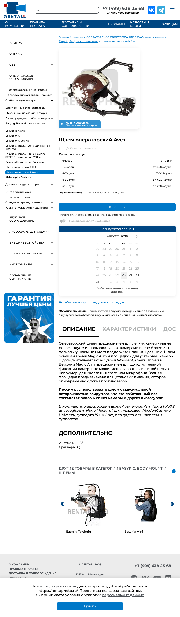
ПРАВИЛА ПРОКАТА (37, 24)
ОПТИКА (15, 53)
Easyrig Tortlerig (15, 130)
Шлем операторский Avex (21, 172)
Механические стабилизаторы (26, 113)
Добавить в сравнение (81, 148)
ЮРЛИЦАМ (169, 24)
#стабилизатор (72, 302)
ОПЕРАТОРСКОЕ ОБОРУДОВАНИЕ (21, 77)
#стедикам (98, 302)
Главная (64, 37)
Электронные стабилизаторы (25, 107)
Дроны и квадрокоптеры (22, 184)
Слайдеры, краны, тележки (23, 202)
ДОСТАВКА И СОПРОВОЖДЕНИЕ (76, 24)
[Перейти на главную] (15, 10)
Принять (90, 606)
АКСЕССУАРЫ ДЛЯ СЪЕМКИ (29, 231)
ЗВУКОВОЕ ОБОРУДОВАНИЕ (21, 219)
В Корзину (117, 207)
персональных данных (123, 595)
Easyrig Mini (12, 135)
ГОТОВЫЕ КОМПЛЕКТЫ (26, 253)
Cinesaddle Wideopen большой (24, 162)
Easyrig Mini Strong (17, 140)
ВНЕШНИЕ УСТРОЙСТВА (26, 242)
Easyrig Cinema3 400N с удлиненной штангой (27, 147)
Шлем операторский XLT (20, 167)
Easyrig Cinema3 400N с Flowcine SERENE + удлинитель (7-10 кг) (25, 155)
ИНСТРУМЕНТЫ (20, 264)
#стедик (117, 302)
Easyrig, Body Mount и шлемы (25, 123)
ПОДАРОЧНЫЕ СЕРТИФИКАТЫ (20, 277)
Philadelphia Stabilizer (18, 177)
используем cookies (58, 586)
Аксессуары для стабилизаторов (27, 118)
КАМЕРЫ (15, 42)
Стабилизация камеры (20, 100)
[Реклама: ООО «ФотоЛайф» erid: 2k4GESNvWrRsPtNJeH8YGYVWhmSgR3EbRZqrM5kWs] (29, 318)
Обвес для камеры (18, 191)
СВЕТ (13, 64)
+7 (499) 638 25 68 (123, 8)
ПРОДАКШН (116, 24)
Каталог (77, 37)
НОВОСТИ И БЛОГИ (139, 24)
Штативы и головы (18, 197)
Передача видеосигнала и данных (28, 95)
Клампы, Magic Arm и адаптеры (26, 207)
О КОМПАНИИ (14, 24)
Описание (78, 329)
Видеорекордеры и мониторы (26, 89)
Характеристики (129, 329)
